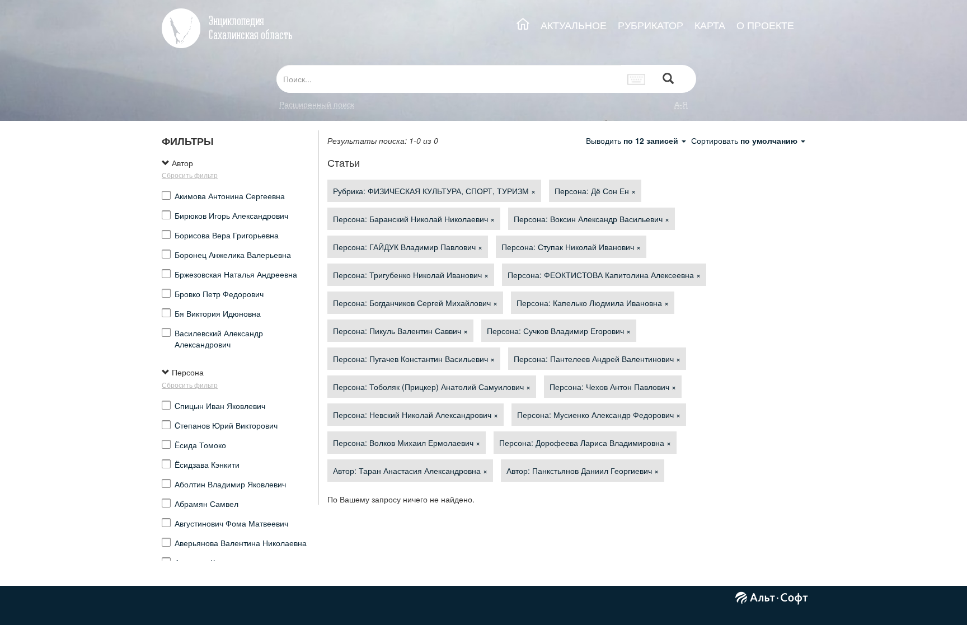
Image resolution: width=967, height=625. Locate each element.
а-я (681, 104)
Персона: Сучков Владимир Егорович (559, 330)
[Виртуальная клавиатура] (637, 78)
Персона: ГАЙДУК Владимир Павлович (407, 246)
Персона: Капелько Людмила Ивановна (593, 302)
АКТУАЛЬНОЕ (574, 25)
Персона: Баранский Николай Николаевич (414, 218)
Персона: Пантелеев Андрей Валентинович (597, 358)
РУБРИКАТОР (650, 25)
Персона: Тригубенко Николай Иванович (411, 274)
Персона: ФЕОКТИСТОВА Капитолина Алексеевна (604, 274)
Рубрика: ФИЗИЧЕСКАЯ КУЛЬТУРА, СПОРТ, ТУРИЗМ (434, 190)
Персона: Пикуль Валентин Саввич (400, 330)
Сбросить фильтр (190, 175)
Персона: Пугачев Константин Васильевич (414, 358)
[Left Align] (668, 79)
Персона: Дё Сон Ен (595, 190)
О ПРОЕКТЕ (765, 25)
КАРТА (709, 25)
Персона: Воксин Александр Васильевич (591, 218)
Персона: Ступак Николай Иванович (571, 246)
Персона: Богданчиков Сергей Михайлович (415, 302)
